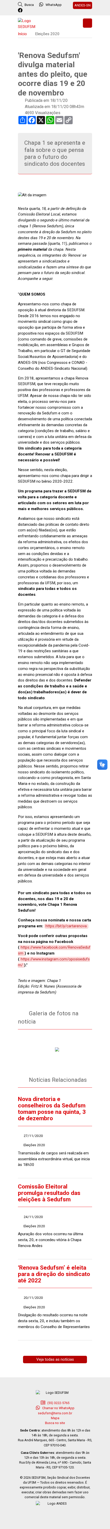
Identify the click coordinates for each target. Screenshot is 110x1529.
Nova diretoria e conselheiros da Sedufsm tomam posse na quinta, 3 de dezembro (52, 1109)
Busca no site (55, 1423)
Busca (29, 5)
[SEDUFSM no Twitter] (28, 10)
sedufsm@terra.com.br (55, 1413)
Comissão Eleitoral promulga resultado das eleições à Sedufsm (49, 1193)
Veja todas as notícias (55, 1359)
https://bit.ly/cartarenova (66, 926)
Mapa (55, 1418)
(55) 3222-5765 (58, 1403)
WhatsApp (54, 5)
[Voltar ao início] (30, 23)
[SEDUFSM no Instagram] (35, 10)
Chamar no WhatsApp (57, 1408)
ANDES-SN (82, 5)
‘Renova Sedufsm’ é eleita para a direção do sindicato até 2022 (54, 1274)
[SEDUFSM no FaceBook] (21, 10)
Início (22, 34)
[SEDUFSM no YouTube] (42, 10)
